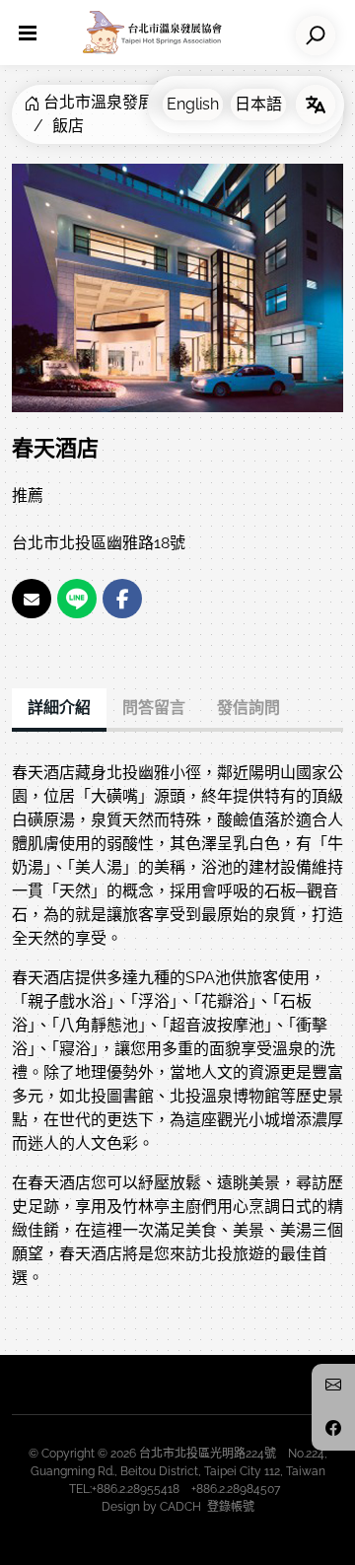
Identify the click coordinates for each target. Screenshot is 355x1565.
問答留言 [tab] (153, 707)
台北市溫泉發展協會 (114, 102)
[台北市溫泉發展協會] (152, 32)
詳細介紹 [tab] (59, 707)
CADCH (180, 1507)
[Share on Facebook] (122, 598)
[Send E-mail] (31, 598)
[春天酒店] (177, 286)
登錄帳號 (230, 1507)
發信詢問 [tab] (248, 707)
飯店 (68, 125)
